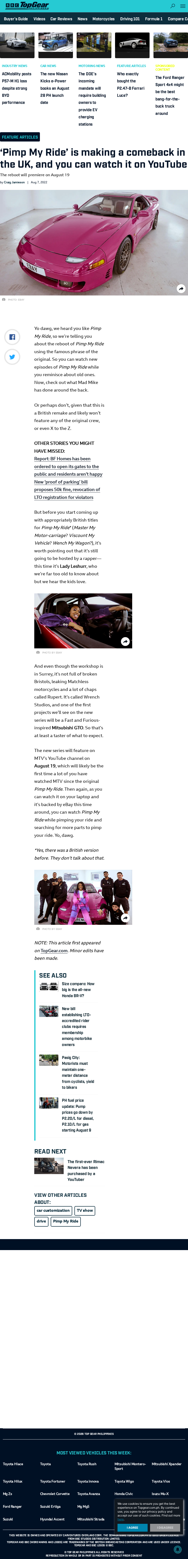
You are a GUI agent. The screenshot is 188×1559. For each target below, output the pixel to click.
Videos (39, 18)
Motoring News (92, 66)
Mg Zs (7, 1494)
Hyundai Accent (52, 1519)
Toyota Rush (86, 1464)
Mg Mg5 (83, 1507)
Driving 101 (130, 18)
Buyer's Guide (16, 18)
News (82, 18)
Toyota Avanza (88, 1494)
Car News (48, 66)
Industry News (14, 66)
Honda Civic (124, 1494)
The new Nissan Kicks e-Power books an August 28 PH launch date (54, 88)
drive (41, 1221)
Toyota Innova (88, 1481)
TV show (85, 1211)
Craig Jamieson (14, 182)
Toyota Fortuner (52, 1481)
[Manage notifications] (178, 1549)
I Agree (132, 1527)
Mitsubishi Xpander (167, 1464)
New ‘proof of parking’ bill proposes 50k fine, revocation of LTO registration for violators (67, 490)
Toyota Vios (161, 1481)
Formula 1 (154, 18)
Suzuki (8, 1519)
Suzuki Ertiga (50, 1507)
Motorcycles (104, 18)
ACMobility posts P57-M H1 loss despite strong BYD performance (16, 88)
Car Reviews (61, 18)
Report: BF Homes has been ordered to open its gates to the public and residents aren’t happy (68, 467)
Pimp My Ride (65, 1221)
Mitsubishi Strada (91, 1519)
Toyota (45, 1464)
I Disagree (165, 1527)
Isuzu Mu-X (160, 1494)
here (121, 1519)
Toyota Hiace (13, 1464)
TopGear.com (54, 951)
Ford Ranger (12, 1507)
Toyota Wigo (124, 1481)
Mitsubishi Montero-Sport (130, 1467)
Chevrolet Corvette (55, 1494)
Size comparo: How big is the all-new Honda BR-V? (78, 989)
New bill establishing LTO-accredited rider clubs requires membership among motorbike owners (77, 1026)
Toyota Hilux (13, 1481)
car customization (53, 1211)
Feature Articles (131, 66)
